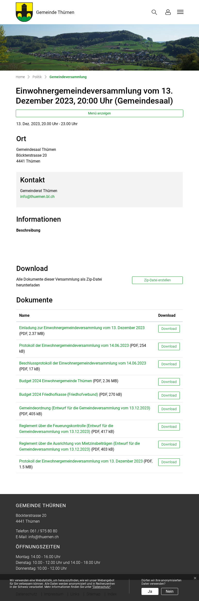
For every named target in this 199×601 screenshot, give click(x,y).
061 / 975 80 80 (43, 531)
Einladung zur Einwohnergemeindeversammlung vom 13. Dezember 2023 (82, 327)
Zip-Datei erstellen (157, 280)
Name (24, 315)
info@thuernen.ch (43, 537)
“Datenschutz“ (101, 587)
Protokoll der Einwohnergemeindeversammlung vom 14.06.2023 (74, 345)
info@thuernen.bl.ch (37, 196)
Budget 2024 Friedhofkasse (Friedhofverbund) (58, 394)
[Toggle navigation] (179, 11)
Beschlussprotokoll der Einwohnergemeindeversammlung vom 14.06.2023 (82, 363)
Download (166, 315)
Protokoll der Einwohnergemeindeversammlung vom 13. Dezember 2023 (81, 461)
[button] (155, 12)
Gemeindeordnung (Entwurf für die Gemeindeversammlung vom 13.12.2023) (84, 408)
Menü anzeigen (99, 113)
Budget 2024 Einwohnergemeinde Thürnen (55, 381)
